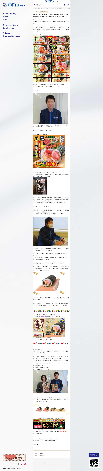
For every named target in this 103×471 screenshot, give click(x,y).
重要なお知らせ (39, 455)
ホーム (34, 8)
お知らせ (37, 453)
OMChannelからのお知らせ (44, 8)
